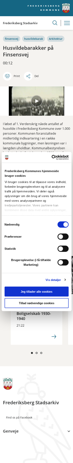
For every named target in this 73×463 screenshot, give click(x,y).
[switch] (63, 237)
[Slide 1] (32, 353)
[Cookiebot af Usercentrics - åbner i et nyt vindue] (52, 157)
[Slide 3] (41, 353)
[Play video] (36, 101)
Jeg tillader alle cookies (36, 291)
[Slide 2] (36, 353)
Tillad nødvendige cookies (36, 303)
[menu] (67, 23)
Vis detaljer (53, 279)
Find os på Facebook (19, 417)
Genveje (11, 431)
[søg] (55, 23)
